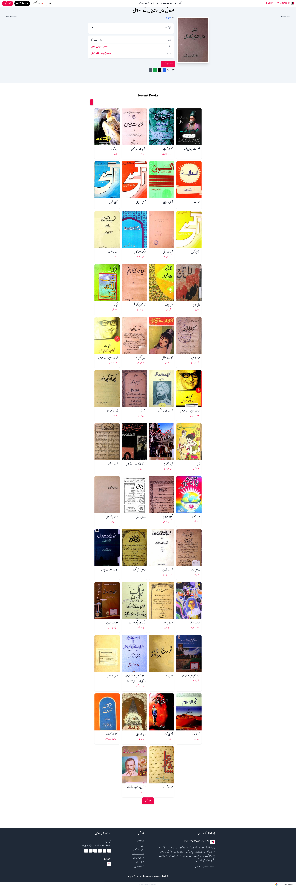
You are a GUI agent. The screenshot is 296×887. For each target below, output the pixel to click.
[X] (104, 851)
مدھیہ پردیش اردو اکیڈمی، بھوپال (101, 53)
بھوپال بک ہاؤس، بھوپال (99, 47)
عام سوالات (154, 3)
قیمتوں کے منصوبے (138, 850)
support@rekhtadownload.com (96, 846)
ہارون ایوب (167, 18)
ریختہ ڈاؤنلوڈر (140, 841)
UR (50, 3)
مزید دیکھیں (148, 800)
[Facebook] (109, 851)
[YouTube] (100, 851)
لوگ (176, 3)
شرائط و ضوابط (140, 862)
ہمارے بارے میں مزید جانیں (205, 866)
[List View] (87, 102)
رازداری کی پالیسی (138, 858)
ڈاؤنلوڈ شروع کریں (168, 64)
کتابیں (179, 3)
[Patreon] (86, 851)
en (109, 864)
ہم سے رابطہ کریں (143, 3)
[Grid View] (91, 102)
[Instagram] (95, 851)
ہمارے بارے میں (166, 3)
